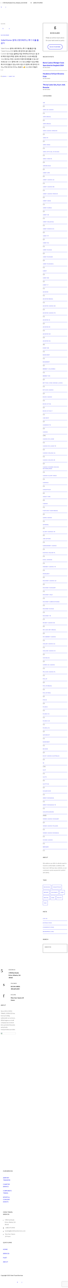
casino (45, 432)
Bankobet (46, 355)
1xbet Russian (48, 257)
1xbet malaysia (48, 221)
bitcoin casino (48, 390)
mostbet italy (48, 594)
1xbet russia (47, 250)
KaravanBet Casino (50, 545)
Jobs (62, 892)
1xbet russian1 (48, 264)
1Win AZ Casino (48, 109)
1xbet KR (11, 76)
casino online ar (49, 460)
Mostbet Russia (48, 608)
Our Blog (46, 657)
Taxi (45, 903)
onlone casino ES (49, 650)
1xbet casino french (50, 193)
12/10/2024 (5, 35)
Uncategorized (48, 812)
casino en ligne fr (49, 446)
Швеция (46, 847)
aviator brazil (48, 299)
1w (44, 102)
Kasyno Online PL (49, 552)
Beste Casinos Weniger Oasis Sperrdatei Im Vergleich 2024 (53, 64)
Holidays (54, 892)
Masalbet (46, 573)
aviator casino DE (49, 306)
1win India (46, 144)
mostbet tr (47, 615)
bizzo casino (47, 397)
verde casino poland (50, 826)
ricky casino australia (51, 756)
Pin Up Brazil (47, 685)
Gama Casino (47, 517)
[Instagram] (22, 1282)
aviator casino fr (49, 313)
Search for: (48, 947)
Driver (46, 892)
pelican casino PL (49, 671)
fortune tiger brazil (50, 510)
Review (45, 749)
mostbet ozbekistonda (51, 601)
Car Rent (46, 418)
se (43, 763)
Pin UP (45, 678)
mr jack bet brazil (49, 629)
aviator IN (46, 320)
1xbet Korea (47, 207)
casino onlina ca (49, 453)
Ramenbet (46, 742)
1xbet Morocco (48, 228)
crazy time (47, 496)
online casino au (49, 643)
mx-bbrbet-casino (49, 636)
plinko (45, 707)
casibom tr (47, 425)
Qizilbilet (46, 735)
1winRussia (47, 165)
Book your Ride (55, 47)
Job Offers (47, 538)
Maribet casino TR (49, 566)
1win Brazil (47, 123)
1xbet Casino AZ (48, 179)
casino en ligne (48, 439)
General (46, 524)
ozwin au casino (49, 664)
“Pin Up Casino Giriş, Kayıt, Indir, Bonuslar (54, 86)
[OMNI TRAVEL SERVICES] (50, 5)
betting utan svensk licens (53, 383)
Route (59, 897)
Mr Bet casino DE (49, 622)
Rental (46, 897)
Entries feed (47, 923)
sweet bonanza (48, 798)
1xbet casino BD (48, 186)
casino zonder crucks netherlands (51, 467)
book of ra (47, 404)
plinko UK (46, 721)
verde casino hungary (51, 819)
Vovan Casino (48, 840)
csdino (45, 503)
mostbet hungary (49, 587)
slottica (46, 784)
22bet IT (46, 285)
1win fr (45, 137)
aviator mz (47, 334)
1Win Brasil (47, 116)
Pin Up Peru (47, 692)
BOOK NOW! (61, 5)
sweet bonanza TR (49, 805)
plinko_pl (46, 728)
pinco (45, 700)
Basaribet (46, 362)
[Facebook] (3, 28)
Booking (47, 887)
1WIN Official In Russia (51, 151)
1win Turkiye (47, 158)
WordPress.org (48, 931)
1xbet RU (46, 242)
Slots (45, 777)
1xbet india (47, 200)
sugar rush (47, 791)
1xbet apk (46, 172)
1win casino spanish (50, 130)
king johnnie (47, 559)
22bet (45, 271)
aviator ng (47, 341)
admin (4, 76)
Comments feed (48, 927)
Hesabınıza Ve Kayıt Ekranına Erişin (53, 75)
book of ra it (48, 411)
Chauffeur (47, 489)
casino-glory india (50, 475)
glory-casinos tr (49, 531)
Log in (45, 918)
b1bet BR (46, 348)
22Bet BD (46, 278)
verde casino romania (51, 833)
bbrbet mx (46, 376)
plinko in (46, 714)
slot (44, 770)
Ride (53, 897)
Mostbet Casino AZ (49, 580)
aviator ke (46, 327)
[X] (9, 28)
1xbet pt (46, 235)
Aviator (45, 292)
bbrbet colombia (49, 369)
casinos (46, 482)
